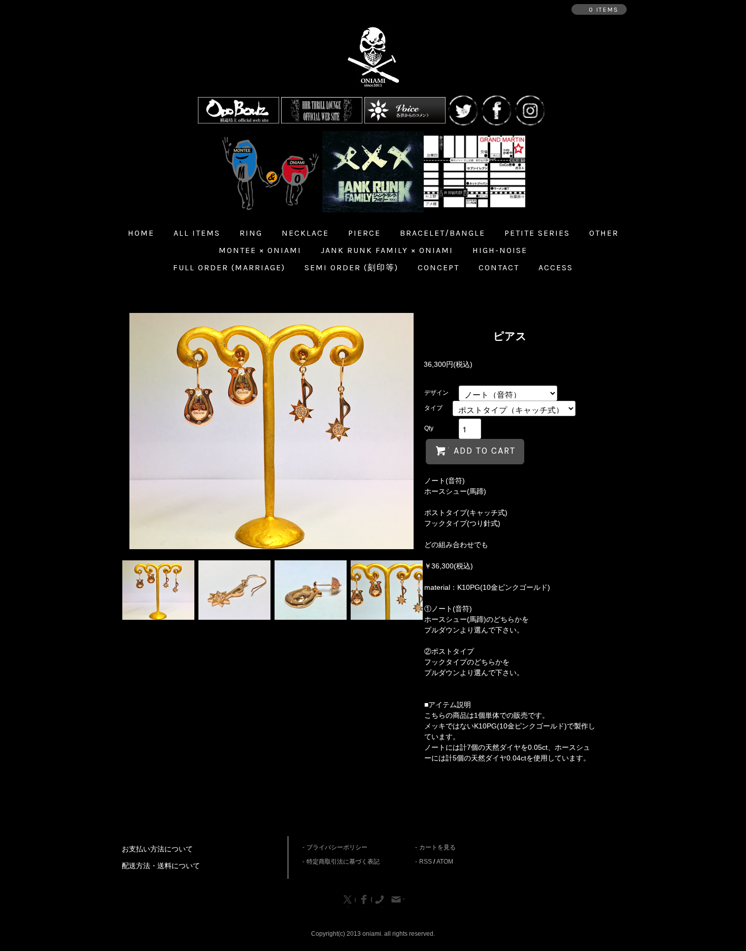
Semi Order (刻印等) (351, 267)
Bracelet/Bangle (442, 233)
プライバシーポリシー (337, 847)
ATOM (444, 861)
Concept (438, 267)
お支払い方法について (157, 849)
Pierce (364, 233)
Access (555, 267)
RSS (425, 861)
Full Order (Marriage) (229, 267)
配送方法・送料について (161, 866)
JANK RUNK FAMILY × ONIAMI (387, 250)
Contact (499, 267)
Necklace (305, 233)
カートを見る (437, 847)
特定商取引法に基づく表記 (343, 861)
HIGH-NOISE (499, 250)
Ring (251, 233)
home (141, 233)
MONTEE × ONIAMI (260, 250)
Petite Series (537, 233)
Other (604, 233)
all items (197, 233)
